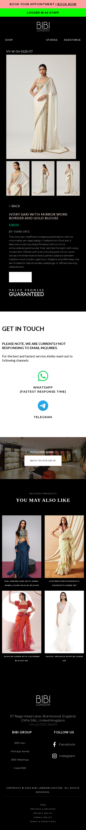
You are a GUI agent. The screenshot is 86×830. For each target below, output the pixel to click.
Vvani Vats (21, 231)
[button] (9, 40)
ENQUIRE (20, 277)
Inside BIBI (20, 767)
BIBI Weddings (20, 759)
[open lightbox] (41, 107)
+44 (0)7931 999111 (43, 725)
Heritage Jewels (20, 751)
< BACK (14, 206)
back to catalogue (43, 460)
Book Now (67, 4)
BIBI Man (19, 742)
